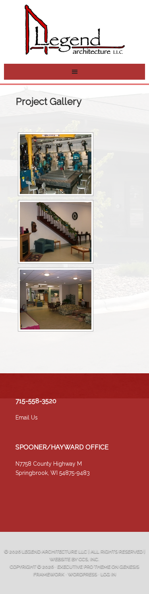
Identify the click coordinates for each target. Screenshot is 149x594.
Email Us (26, 417)
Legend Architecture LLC (54, 551)
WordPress (82, 574)
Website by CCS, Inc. (74, 559)
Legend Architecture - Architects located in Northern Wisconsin (74, 30)
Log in (108, 574)
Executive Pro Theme (83, 566)
